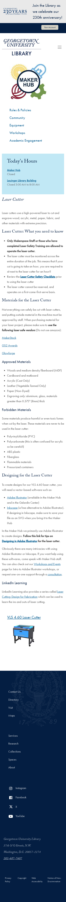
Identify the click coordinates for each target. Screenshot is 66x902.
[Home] (21, 47)
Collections (14, 751)
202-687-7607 (13, 858)
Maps (11, 715)
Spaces (12, 759)
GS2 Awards (9, 345)
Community (17, 117)
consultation (55, 574)
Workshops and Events (47, 564)
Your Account (50, 27)
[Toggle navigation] (59, 47)
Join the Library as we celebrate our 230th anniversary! (47, 11)
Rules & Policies (20, 110)
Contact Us (14, 691)
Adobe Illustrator (17, 497)
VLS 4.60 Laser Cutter (24, 617)
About (11, 767)
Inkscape (12, 508)
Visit (10, 707)
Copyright (22, 878)
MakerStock (9, 338)
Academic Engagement (25, 140)
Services (13, 735)
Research (13, 743)
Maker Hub (13, 170)
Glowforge (8, 353)
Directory (13, 699)
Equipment (16, 125)
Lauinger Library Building (21, 180)
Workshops (17, 132)
